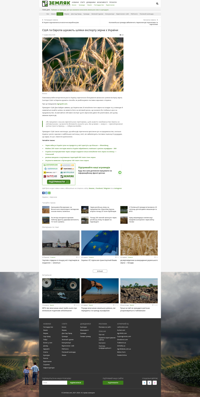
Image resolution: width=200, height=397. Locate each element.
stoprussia (53, 197)
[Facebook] (43, 193)
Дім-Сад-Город (76, 14)
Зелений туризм (97, 14)
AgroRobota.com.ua (124, 349)
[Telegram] (46, 193)
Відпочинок (47, 361)
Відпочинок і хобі (122, 14)
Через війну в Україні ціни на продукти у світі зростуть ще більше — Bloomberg (76, 145)
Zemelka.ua (121, 346)
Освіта (45, 352)
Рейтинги (134, 14)
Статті (64, 324)
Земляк (91, 188)
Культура (46, 355)
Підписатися (75, 383)
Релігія (45, 358)
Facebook (99, 188)
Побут (45, 340)
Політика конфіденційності (105, 347)
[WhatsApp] (49, 193)
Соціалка (46, 365)
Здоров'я (46, 349)
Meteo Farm (121, 352)
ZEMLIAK (102, 331)
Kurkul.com (121, 330)
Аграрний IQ (123, 324)
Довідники (85, 324)
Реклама (103, 324)
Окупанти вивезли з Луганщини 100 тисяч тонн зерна (67, 160)
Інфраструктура (48, 368)
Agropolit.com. (62, 104)
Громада (86, 14)
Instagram (118, 188)
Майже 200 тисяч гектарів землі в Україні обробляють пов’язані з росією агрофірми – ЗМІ (81, 148)
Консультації (109, 14)
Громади (83, 333)
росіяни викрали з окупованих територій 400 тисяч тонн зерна (70, 157)
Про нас (101, 335)
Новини (52, 257)
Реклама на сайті (105, 327)
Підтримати (113, 383)
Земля (53, 14)
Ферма (66, 14)
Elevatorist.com (122, 340)
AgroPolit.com (122, 333)
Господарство (48, 327)
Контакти (102, 343)
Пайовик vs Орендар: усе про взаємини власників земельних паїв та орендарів (79, 10)
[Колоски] (82, 64)
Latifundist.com (122, 327)
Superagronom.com (124, 336)
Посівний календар (147, 14)
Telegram (106, 188)
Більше (100, 271)
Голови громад (85, 336)
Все (48, 14)
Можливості (84, 330)
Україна (45, 197)
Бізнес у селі (47, 343)
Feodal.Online (122, 355)
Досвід (45, 346)
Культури (83, 327)
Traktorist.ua (121, 343)
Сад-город (46, 336)
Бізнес (60, 14)
